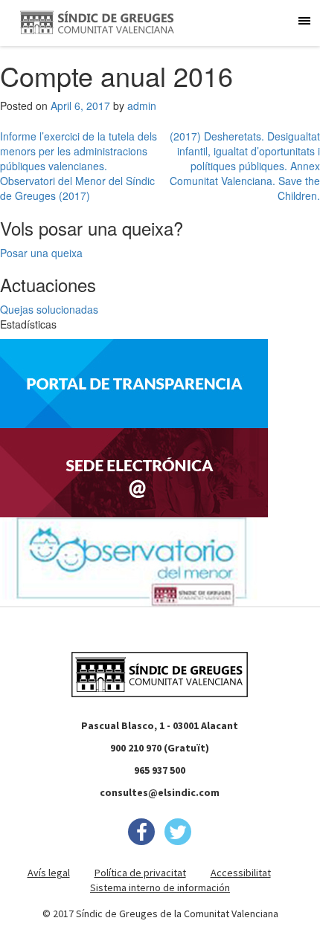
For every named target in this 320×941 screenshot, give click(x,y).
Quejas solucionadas (49, 309)
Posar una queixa (41, 252)
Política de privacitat (140, 872)
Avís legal (49, 872)
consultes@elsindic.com (160, 792)
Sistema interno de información (160, 887)
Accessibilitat (241, 872)
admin (141, 105)
